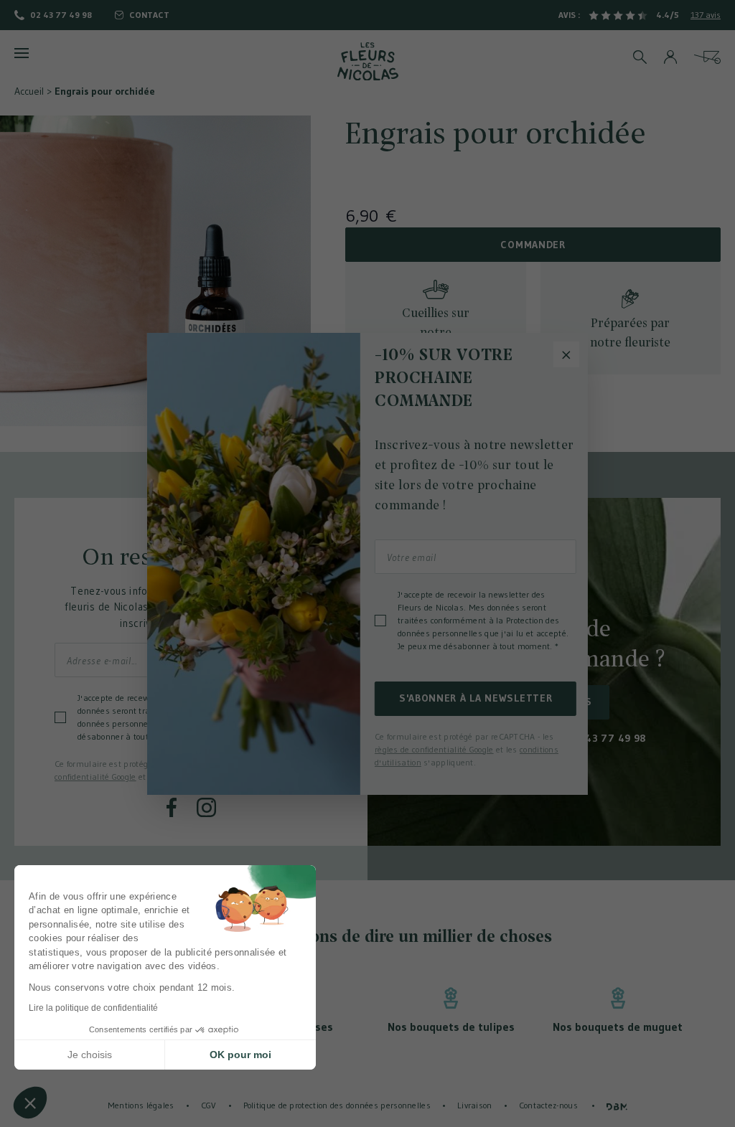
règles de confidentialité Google (434, 749)
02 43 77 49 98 (61, 14)
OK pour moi (240, 1054)
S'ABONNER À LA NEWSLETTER (476, 698)
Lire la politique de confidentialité (93, 1008)
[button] (30, 1102)
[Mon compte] (670, 57)
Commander (532, 244)
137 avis (705, 14)
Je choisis (89, 1054)
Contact (149, 14)
